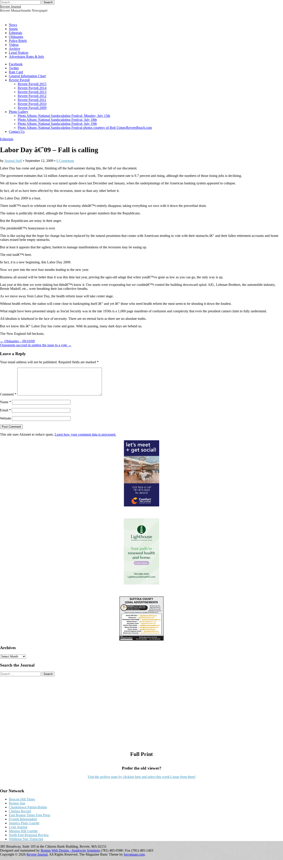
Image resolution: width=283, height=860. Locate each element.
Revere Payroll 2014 (32, 88)
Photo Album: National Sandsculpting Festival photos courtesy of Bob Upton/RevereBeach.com (85, 127)
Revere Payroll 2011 (32, 100)
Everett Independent (23, 819)
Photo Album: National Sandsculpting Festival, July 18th (57, 120)
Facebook (16, 64)
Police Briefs (18, 41)
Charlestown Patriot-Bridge (28, 807)
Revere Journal (10, 6)
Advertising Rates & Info (26, 56)
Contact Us (17, 131)
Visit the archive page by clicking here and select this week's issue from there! (142, 777)
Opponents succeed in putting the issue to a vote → (35, 345)
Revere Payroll (19, 80)
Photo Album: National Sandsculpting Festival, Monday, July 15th (64, 116)
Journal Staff (13, 161)
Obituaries (16, 37)
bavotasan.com (134, 854)
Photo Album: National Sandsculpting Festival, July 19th (57, 124)
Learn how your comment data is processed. (85, 434)
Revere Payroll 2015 (32, 84)
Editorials (15, 33)
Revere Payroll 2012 (32, 96)
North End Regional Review (29, 835)
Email (5, 410)
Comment (8, 394)
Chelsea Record (20, 811)
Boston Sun (17, 803)
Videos (14, 45)
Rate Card (16, 72)
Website (5, 418)
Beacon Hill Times (22, 799)
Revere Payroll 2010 (32, 104)
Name (5, 402)
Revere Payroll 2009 (32, 108)
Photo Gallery (18, 112)
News (13, 25)
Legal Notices (18, 52)
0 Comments (65, 161)
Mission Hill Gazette (23, 831)
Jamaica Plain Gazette (24, 823)
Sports (13, 29)
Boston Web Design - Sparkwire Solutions (70, 850)
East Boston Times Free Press (29, 815)
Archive (14, 49)
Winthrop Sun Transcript (26, 839)
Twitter (14, 68)
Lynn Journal (18, 827)
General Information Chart (27, 76)
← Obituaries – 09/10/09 (17, 341)
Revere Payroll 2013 (32, 92)
